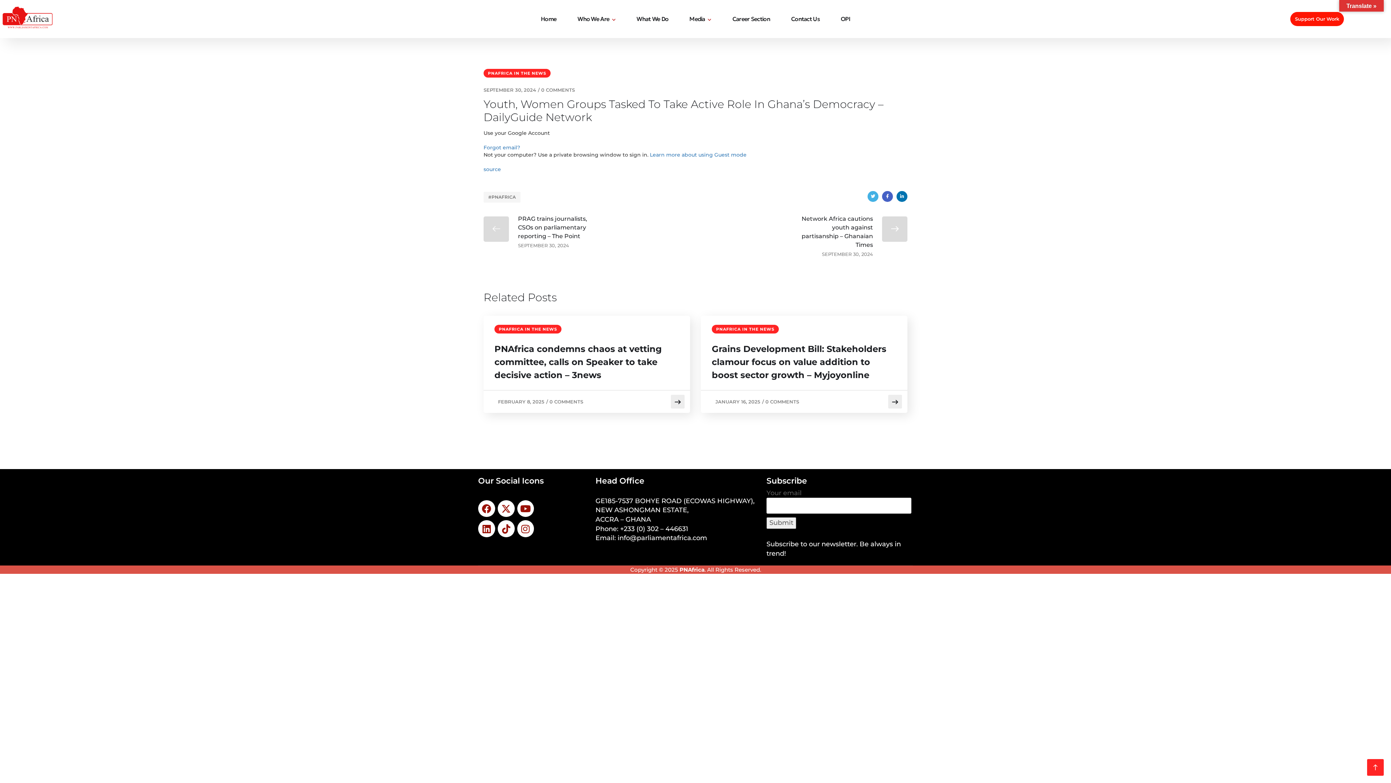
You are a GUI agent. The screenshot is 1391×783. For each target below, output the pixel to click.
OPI (845, 18)
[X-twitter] (506, 508)
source (492, 169)
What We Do (652, 18)
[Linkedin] (486, 528)
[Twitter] (873, 196)
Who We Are (593, 18)
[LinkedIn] (902, 196)
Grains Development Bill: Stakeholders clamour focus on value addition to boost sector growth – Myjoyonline (799, 362)
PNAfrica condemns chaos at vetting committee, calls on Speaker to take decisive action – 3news (578, 362)
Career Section (751, 18)
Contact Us (805, 18)
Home (548, 18)
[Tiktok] (506, 528)
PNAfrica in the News (517, 73)
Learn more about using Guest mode (698, 155)
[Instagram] (525, 528)
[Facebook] (887, 196)
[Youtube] (525, 508)
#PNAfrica (502, 197)
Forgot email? (502, 147)
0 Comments (558, 90)
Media (697, 18)
